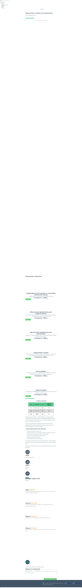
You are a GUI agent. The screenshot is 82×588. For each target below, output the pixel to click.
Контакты (3, 7)
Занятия (3, 3)
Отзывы (3, 5)
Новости (3, 6)
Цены (2, 4)
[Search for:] (4, 0)
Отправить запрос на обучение (29, 18)
